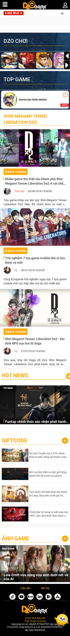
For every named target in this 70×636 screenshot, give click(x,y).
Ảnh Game (15, 538)
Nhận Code (48, 455)
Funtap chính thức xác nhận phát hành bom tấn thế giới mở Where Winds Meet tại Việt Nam (36, 421)
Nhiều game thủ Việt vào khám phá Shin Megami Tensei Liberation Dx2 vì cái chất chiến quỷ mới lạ (34, 183)
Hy (15, 270)
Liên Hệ (25, 588)
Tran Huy (19, 191)
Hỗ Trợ (45, 588)
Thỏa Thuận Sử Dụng (35, 621)
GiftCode (14, 440)
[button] (67, 65)
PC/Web (8, 388)
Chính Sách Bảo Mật (35, 618)
